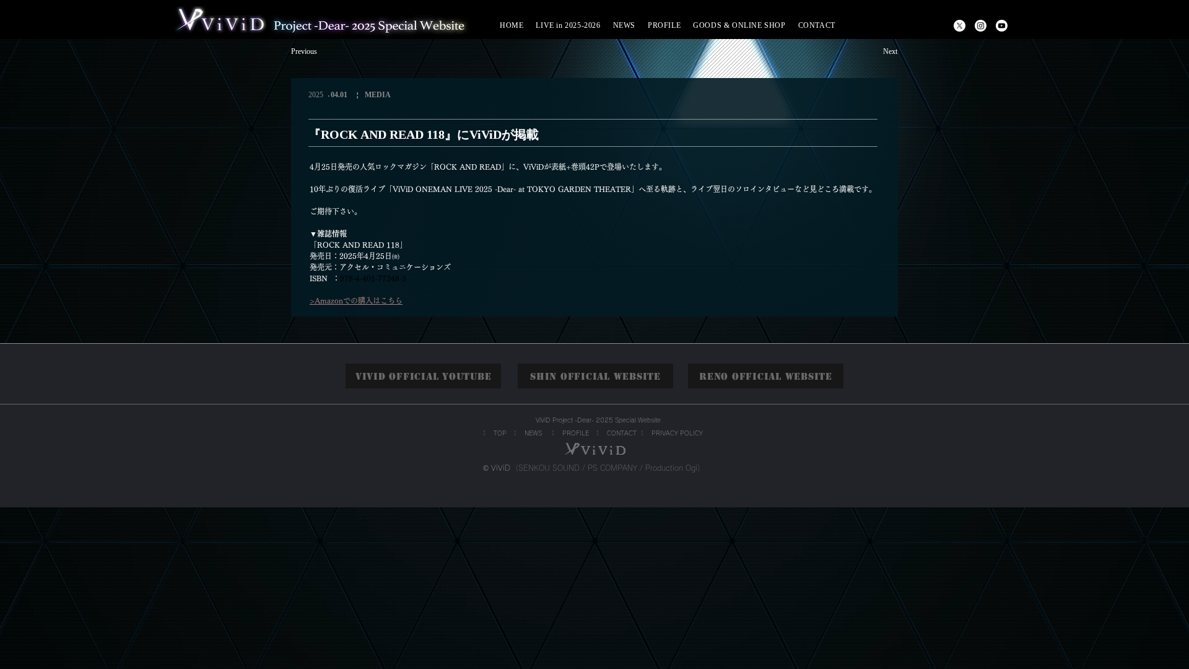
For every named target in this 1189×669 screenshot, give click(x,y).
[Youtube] (1002, 26)
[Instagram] (980, 26)
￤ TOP (494, 433)
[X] (959, 26)
